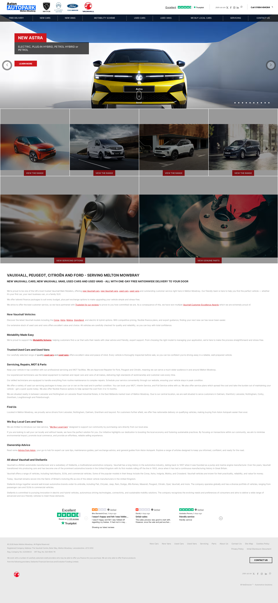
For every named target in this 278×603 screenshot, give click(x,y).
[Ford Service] (72, 7)
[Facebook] (231, 8)
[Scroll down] (139, 95)
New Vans (166, 543)
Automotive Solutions (263, 585)
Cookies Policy (262, 543)
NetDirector (247, 585)
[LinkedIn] (237, 8)
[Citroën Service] (58, 7)
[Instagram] (234, 8)
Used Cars (179, 543)
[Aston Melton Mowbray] (21, 7)
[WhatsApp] (241, 6)
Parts (214, 543)
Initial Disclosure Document (259, 549)
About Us (224, 543)
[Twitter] (227, 8)
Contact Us (237, 543)
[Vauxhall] (88, 7)
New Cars (154, 543)
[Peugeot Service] (46, 7)
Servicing (204, 543)
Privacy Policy (237, 549)
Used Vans (192, 543)
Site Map (249, 543)
